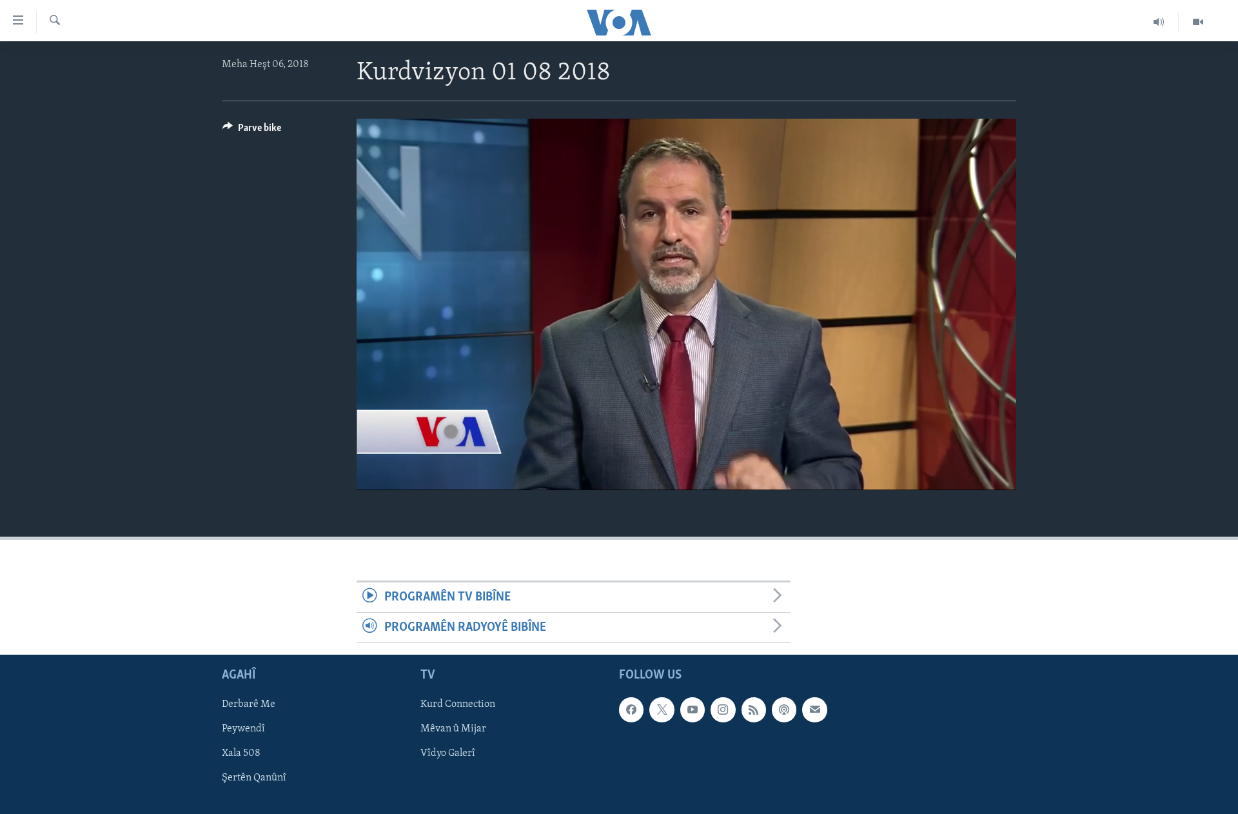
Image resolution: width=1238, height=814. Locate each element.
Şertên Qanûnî (254, 778)
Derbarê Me (248, 705)
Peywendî (243, 729)
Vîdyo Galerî (447, 754)
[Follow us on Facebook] (631, 710)
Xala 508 (241, 754)
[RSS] (754, 710)
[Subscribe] (814, 710)
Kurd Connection (457, 705)
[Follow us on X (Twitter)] (661, 710)
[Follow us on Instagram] (723, 710)
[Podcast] (784, 710)
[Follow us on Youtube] (692, 710)
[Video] (1198, 22)
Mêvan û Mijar (453, 729)
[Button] (251, 131)
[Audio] (1159, 22)
